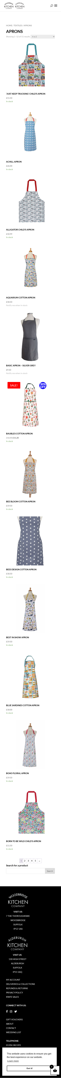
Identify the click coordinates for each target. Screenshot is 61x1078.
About (9, 1023)
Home (9, 25)
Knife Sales (12, 997)
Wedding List (13, 1032)
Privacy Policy (14, 992)
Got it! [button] (30, 1068)
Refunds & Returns (17, 988)
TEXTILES (18, 25)
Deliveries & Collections (20, 984)
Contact (11, 1028)
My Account (13, 979)
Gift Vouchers (14, 1019)
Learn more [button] (13, 1061)
